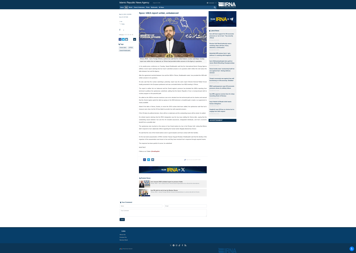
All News (161, 7)
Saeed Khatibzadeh (125, 50)
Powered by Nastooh (127, 248)
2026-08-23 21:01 (215, 75)
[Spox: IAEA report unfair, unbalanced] (173, 37)
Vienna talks (123, 47)
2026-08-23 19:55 (215, 98)
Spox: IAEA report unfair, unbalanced (159, 13)
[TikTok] (179, 245)
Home (122, 7)
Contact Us (123, 237)
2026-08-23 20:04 (215, 82)
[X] (170, 245)
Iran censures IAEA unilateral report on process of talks (167, 181)
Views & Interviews (139, 7)
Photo (148, 7)
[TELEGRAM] (173, 245)
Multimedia (154, 7)
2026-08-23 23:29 (215, 49)
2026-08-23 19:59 (215, 90)
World (130, 7)
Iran (126, 7)
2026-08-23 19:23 (215, 105)
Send (122, 219)
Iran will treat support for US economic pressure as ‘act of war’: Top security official (222, 36)
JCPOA (131, 47)
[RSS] (185, 245)
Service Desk (124, 240)
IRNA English (134, 3)
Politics (123, 24)
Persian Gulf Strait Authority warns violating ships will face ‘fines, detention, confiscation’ (220, 45)
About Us (123, 234)
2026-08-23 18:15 (215, 113)
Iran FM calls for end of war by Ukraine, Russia (164, 190)
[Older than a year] (144, 184)
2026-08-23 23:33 (215, 40)
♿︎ (352, 248)
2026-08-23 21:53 (215, 65)
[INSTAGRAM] (176, 245)
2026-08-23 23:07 (215, 57)
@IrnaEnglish (155, 151)
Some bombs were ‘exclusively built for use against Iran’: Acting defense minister (222, 70)
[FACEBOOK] (182, 245)
